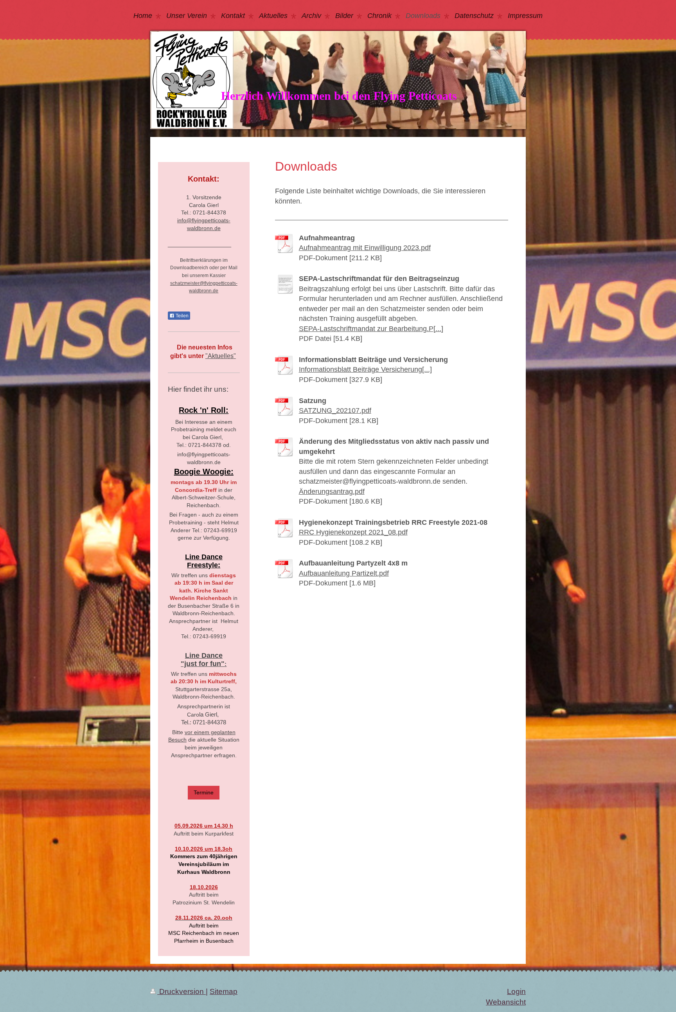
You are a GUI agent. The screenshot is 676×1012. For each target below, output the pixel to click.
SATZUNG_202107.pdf (335, 410)
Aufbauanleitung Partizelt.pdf (344, 573)
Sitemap (223, 991)
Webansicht (506, 1002)
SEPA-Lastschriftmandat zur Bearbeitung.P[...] (371, 329)
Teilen (181, 316)
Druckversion (181, 991)
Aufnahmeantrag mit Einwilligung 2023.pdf (365, 248)
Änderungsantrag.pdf (332, 491)
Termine (204, 792)
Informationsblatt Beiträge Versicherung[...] (365, 369)
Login (516, 991)
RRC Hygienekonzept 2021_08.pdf (353, 532)
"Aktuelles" (220, 356)
